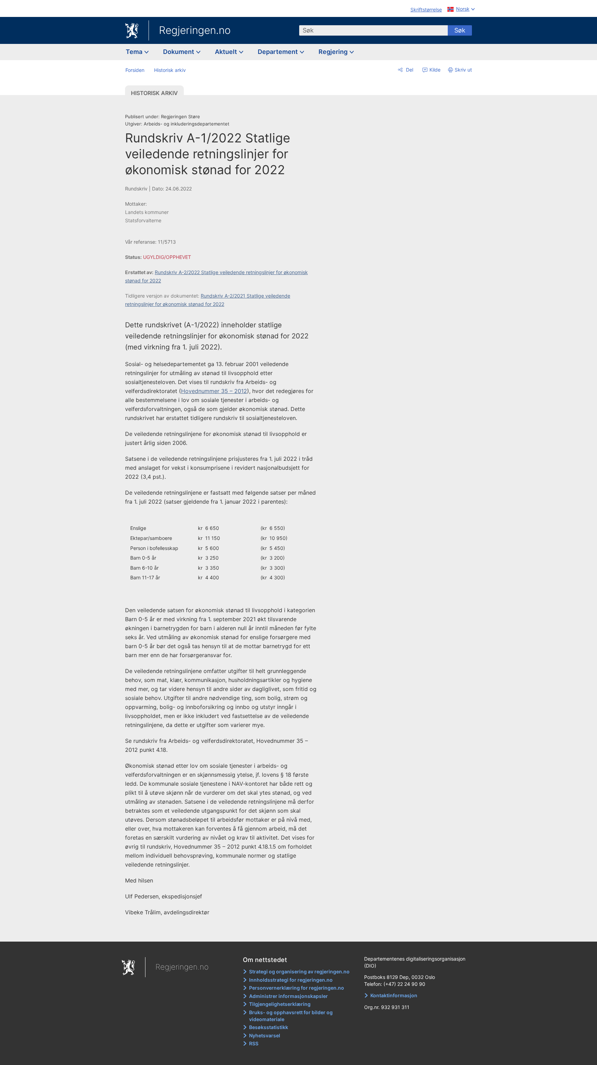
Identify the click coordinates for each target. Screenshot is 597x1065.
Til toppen (225, 931)
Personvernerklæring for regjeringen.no (296, 988)
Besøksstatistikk (268, 1027)
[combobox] (373, 30)
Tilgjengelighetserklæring (280, 1004)
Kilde (434, 70)
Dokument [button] (179, 51)
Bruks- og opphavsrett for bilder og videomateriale (291, 1015)
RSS (253, 1043)
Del (409, 70)
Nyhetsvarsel (264, 1035)
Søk (459, 30)
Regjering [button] (334, 51)
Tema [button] (135, 51)
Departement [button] (278, 51)
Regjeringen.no (195, 30)
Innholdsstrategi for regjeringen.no (291, 980)
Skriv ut (463, 70)
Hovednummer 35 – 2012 (214, 390)
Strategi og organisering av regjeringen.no (299, 971)
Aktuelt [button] (226, 51)
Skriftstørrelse (426, 9)
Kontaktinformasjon (393, 995)
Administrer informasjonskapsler (288, 996)
